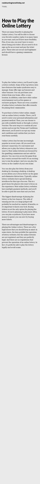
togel (4, 7)
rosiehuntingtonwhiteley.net (13, 3)
